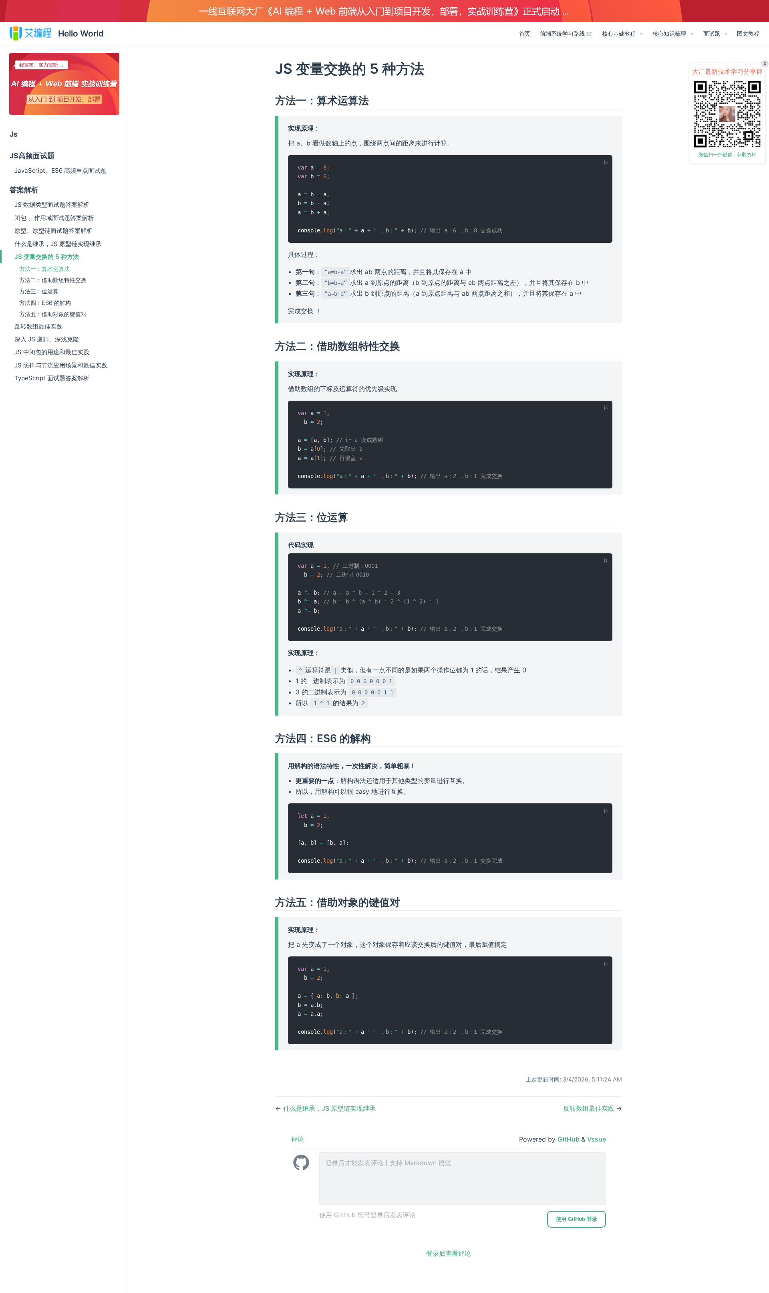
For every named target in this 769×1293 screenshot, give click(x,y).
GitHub (569, 1139)
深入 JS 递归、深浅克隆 (46, 339)
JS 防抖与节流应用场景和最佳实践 (60, 365)
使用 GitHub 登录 (576, 1219)
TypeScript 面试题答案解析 (51, 378)
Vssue (596, 1139)
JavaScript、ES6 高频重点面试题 (60, 170)
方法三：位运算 (38, 291)
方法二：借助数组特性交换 (53, 279)
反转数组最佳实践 (38, 326)
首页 (524, 33)
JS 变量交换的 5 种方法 (46, 256)
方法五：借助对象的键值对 (53, 314)
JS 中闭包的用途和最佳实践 (51, 352)
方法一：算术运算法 (44, 268)
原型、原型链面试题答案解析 (53, 230)
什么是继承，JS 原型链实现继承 (57, 244)
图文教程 (748, 33)
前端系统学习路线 (566, 33)
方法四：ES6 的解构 (45, 302)
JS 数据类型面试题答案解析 (51, 204)
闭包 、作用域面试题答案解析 (54, 218)
